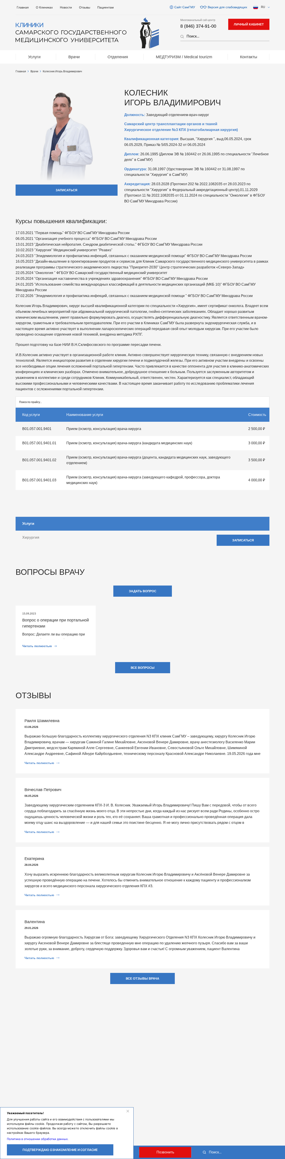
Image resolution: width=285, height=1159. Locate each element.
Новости (66, 7)
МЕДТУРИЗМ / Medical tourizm (184, 57)
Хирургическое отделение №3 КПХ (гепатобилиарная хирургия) (181, 130)
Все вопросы (143, 667)
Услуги (34, 57)
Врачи (74, 57)
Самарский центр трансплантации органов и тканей (170, 124)
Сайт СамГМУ (184, 7)
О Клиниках (44, 7)
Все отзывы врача (142, 978)
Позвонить (165, 1152)
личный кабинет (249, 24)
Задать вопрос (142, 591)
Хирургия (30, 537)
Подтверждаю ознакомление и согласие (60, 1150)
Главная (23, 7)
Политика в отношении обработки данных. (38, 1139)
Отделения (118, 57)
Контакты (248, 57)
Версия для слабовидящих (227, 7)
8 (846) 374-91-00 (198, 26)
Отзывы (84, 7)
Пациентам (105, 7)
